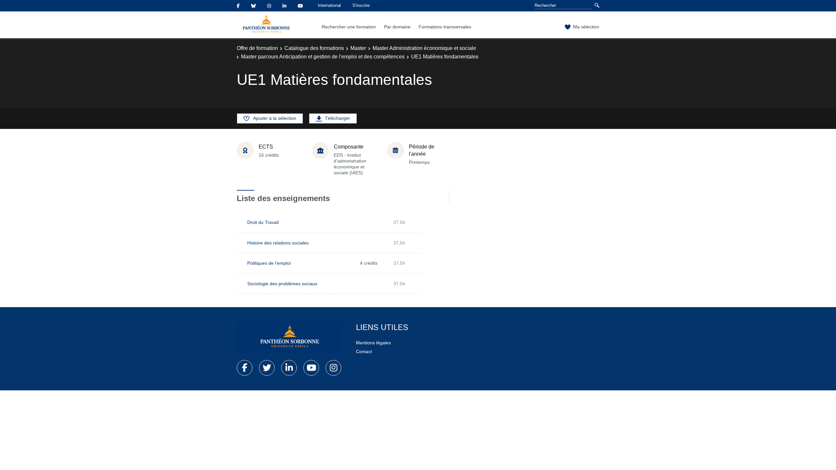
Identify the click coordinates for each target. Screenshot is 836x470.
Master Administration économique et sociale (424, 48)
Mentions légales (373, 342)
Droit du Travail (263, 222)
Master (358, 48)
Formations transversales (445, 26)
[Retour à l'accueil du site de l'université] (289, 337)
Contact (364, 351)
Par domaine (397, 26)
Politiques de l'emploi (269, 263)
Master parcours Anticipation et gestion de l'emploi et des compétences (323, 56)
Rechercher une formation (349, 26)
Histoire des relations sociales (278, 242)
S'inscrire (361, 5)
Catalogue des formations (314, 48)
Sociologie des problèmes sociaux (282, 283)
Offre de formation (257, 48)
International (329, 5)
